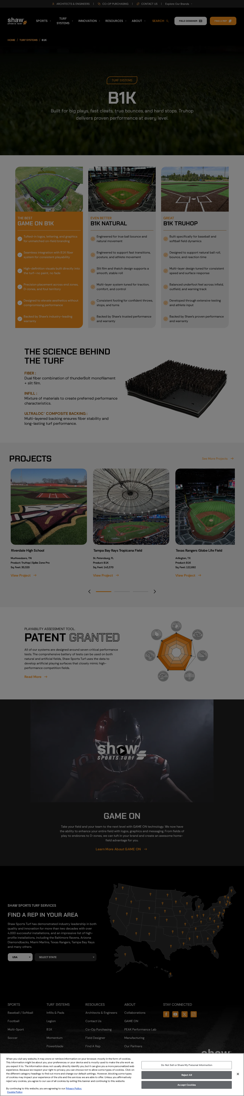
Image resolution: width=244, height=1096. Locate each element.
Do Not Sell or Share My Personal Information (186, 1065)
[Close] (238, 1074)
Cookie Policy (14, 1092)
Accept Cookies (186, 1084)
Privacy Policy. (74, 1088)
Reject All (186, 1075)
